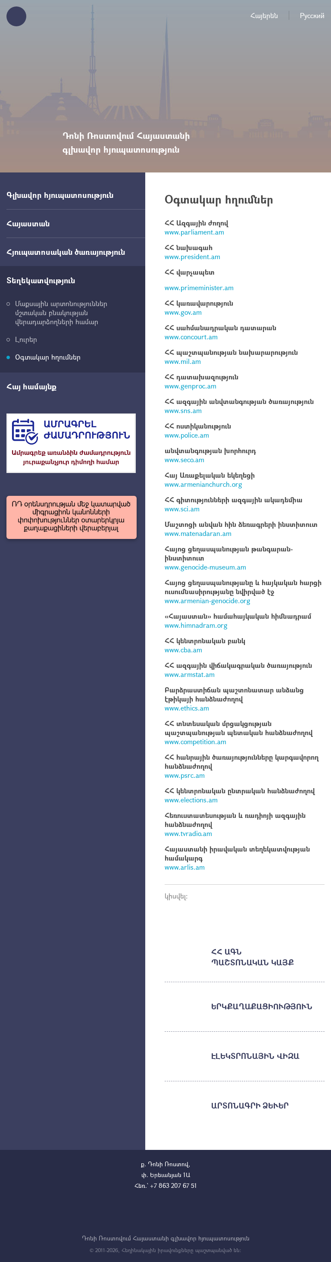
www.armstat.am (190, 674)
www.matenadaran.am (198, 533)
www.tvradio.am (188, 833)
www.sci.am (182, 508)
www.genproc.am (190, 385)
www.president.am (192, 256)
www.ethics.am (187, 707)
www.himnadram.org (196, 624)
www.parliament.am (194, 231)
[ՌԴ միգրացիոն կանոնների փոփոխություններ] (71, 517)
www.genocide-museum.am (205, 566)
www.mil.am (183, 361)
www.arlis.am (185, 866)
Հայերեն (264, 15)
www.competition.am (195, 741)
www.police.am (187, 434)
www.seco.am (184, 459)
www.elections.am (191, 799)
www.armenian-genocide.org (207, 600)
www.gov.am (183, 311)
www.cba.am (183, 649)
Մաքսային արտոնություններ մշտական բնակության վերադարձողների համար (61, 312)
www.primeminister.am (199, 287)
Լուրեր (26, 339)
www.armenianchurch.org (203, 484)
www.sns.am (183, 410)
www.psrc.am (185, 775)
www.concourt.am (191, 336)
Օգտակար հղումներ (48, 356)
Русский (312, 15)
